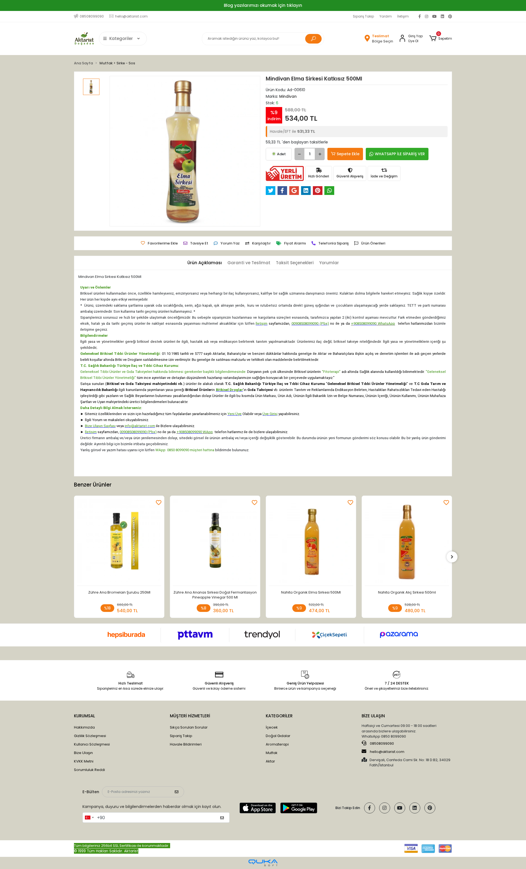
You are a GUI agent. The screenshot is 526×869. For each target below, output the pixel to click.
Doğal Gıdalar (278, 735)
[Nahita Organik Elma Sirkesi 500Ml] (311, 542)
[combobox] (89, 817)
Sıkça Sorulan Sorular (189, 727)
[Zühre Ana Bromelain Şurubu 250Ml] (119, 542)
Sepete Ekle (348, 154)
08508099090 (381, 743)
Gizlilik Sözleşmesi (90, 735)
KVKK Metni (83, 761)
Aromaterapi (277, 744)
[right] (452, 557)
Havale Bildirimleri (186, 744)
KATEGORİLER (279, 716)
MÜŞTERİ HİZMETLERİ (190, 716)
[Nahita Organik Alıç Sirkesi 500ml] (407, 542)
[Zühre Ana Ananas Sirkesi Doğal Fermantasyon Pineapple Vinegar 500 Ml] (215, 542)
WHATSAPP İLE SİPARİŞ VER (400, 154)
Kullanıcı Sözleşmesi (92, 744)
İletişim (403, 16)
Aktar (270, 761)
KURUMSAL (84, 716)
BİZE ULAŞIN (373, 716)
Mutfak (272, 752)
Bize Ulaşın (83, 752)
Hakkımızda (84, 727)
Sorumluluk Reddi (89, 769)
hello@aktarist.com (387, 751)
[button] (440, 38)
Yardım (385, 16)
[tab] (204, 263)
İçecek (272, 727)
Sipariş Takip (363, 16)
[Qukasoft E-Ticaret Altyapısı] (263, 862)
